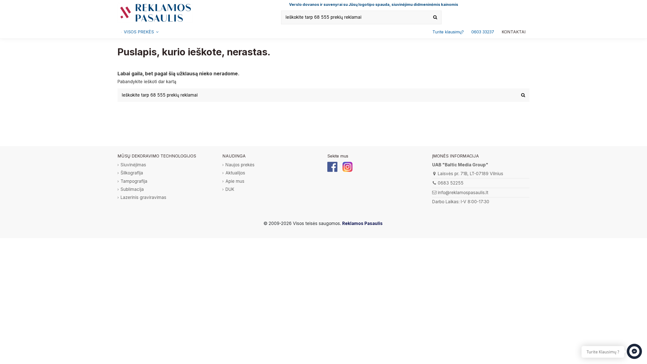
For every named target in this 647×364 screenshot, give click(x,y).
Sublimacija (132, 189)
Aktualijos (235, 172)
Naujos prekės (240, 164)
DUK (229, 189)
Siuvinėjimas (133, 164)
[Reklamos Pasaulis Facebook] (332, 166)
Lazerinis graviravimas (143, 197)
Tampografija (134, 181)
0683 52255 (451, 183)
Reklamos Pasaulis (362, 223)
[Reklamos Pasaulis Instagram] (347, 166)
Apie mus (234, 181)
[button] (483, 32)
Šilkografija (132, 172)
